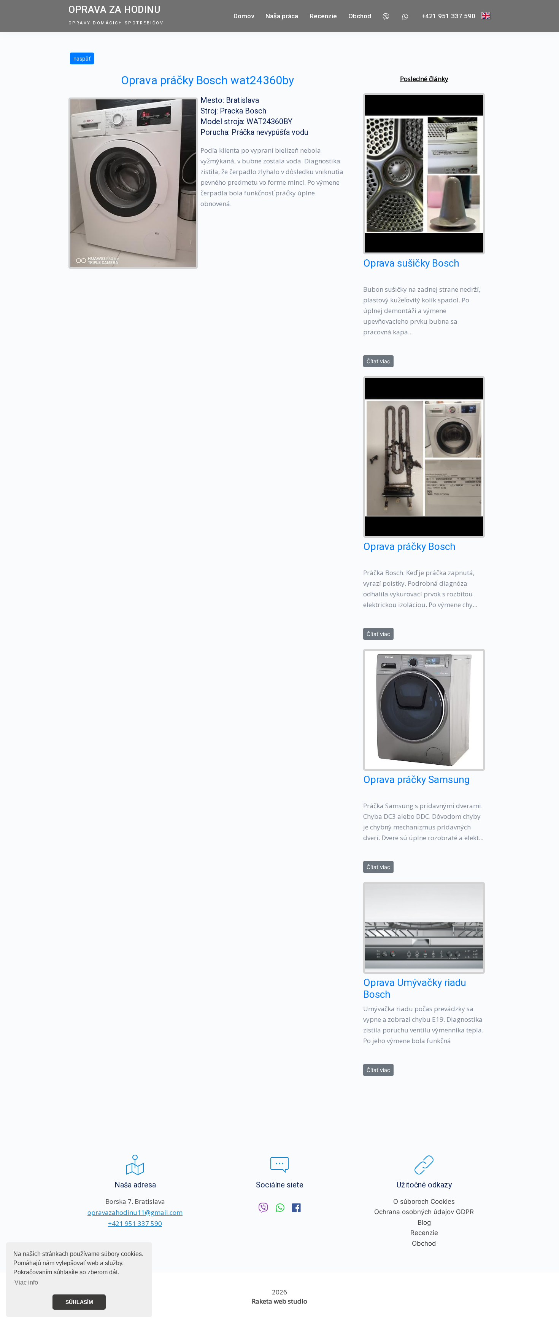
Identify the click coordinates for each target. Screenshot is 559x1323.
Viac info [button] (26, 1282)
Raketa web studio (279, 1301)
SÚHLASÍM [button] (79, 1302)
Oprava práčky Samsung (416, 779)
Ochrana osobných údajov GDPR (424, 1212)
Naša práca (281, 16)
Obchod (359, 16)
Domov (243, 16)
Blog (424, 1222)
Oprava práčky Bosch (409, 546)
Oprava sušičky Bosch (411, 263)
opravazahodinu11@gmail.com (135, 1212)
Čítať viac (378, 361)
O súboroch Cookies (424, 1201)
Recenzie (323, 16)
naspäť (82, 58)
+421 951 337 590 (448, 16)
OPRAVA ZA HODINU (114, 9)
